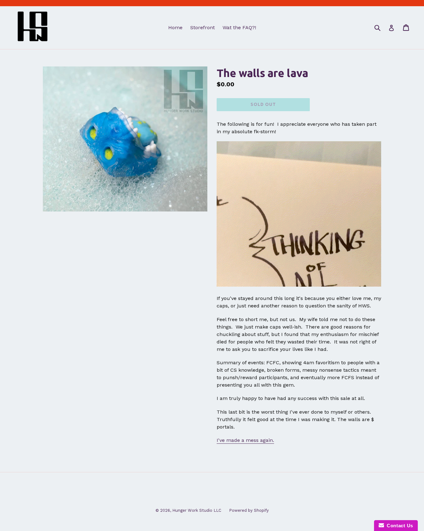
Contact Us (398, 525)
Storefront (202, 27)
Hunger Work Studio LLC (196, 510)
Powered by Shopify (249, 510)
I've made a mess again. (245, 440)
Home (175, 27)
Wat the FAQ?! (239, 27)
